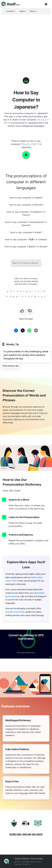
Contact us (27, 864)
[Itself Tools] (26, 829)
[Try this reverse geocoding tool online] (26, 644)
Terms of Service (22, 858)
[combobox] (26, 263)
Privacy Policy (37, 858)
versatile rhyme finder (15, 612)
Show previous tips (11, 365)
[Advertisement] (26, 41)
